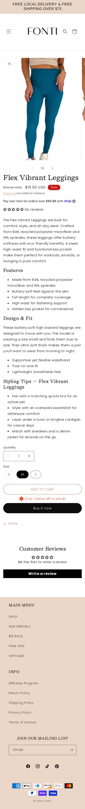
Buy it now (42, 508)
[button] (9, 31)
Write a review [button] (42, 573)
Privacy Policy (20, 712)
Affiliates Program (23, 683)
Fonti (48, 801)
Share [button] (13, 523)
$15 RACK (16, 636)
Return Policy (19, 693)
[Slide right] (52, 168)
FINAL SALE (17, 646)
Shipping (9, 193)
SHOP (13, 617)
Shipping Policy (21, 703)
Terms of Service (22, 722)
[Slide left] (33, 168)
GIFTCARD (16, 656)
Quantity (9, 447)
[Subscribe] (71, 750)
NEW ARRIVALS (20, 626)
